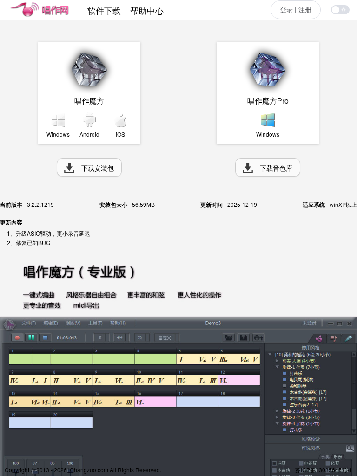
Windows (58, 134)
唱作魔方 (89, 100)
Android (89, 134)
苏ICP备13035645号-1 (323, 470)
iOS (120, 134)
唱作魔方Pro (268, 100)
